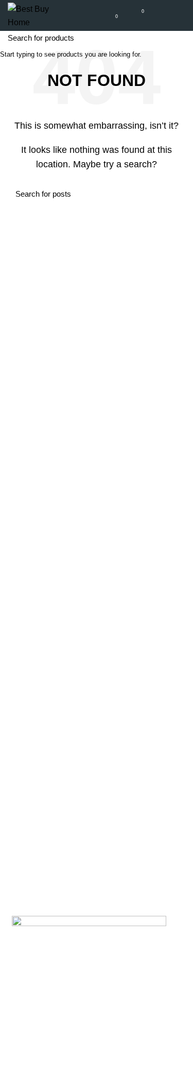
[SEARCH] (179, 37)
